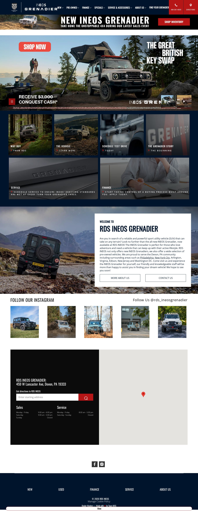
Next (184, 102)
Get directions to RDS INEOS (28, 391)
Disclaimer (148, 101)
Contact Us (166, 278)
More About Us (120, 278)
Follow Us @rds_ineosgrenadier (160, 300)
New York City (162, 257)
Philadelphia (147, 257)
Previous (169, 102)
